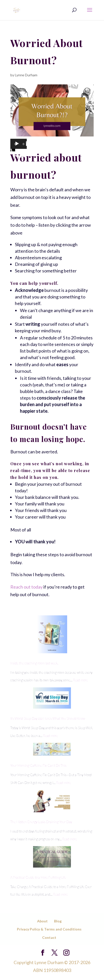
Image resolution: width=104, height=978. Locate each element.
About (42, 921)
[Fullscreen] (28, 143)
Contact (49, 937)
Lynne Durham (26, 75)
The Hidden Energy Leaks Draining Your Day (41, 822)
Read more (80, 680)
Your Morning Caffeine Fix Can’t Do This (38, 765)
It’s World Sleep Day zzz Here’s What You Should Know (47, 718)
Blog (58, 921)
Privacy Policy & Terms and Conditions (49, 929)
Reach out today (26, 587)
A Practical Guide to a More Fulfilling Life (38, 877)
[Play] (16, 143)
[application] (18, 147)
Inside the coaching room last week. (34, 663)
